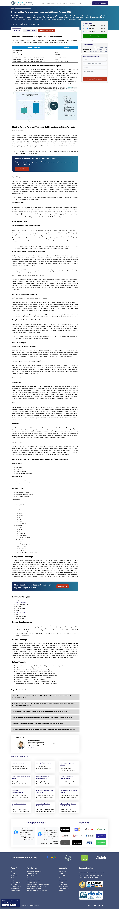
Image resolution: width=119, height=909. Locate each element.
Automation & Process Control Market (37, 890)
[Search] (90, 3)
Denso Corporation (20, 602)
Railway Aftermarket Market (44, 763)
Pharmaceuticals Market (33, 880)
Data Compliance (63, 886)
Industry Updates (15, 890)
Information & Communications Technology (38, 884)
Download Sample (22, 169)
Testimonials (14, 878)
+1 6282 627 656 (102, 49)
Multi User (91, 28)
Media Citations (63, 880)
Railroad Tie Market (18, 763)
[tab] (16, 30)
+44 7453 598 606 (101, 47)
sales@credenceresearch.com (98, 51)
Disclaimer (61, 878)
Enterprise (91, 31)
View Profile (31, 748)
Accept (5, 905)
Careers (61, 873)
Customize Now (62, 586)
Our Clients (14, 875)
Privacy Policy (62, 875)
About (12, 871)
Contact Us (14, 873)
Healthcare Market (32, 873)
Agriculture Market (32, 882)
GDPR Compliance (63, 888)
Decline (13, 905)
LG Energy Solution (20, 612)
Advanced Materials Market (34, 888)
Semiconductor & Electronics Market (36, 886)
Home (12, 8)
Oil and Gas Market (32, 878)
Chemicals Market (31, 875)
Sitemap (61, 890)
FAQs (12, 880)
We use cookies (5, 900)
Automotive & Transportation (23, 8)
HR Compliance (63, 884)
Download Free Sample (94, 79)
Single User (91, 25)
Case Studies (62, 871)
